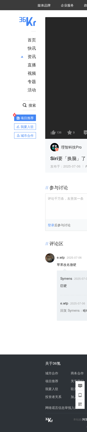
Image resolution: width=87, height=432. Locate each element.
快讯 (32, 48)
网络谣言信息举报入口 (61, 407)
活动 (32, 90)
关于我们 (77, 381)
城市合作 (51, 373)
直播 (32, 65)
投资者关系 (53, 396)
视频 (32, 73)
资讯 (32, 56)
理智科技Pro (71, 147)
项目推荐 (51, 381)
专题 (32, 81)
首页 (32, 40)
